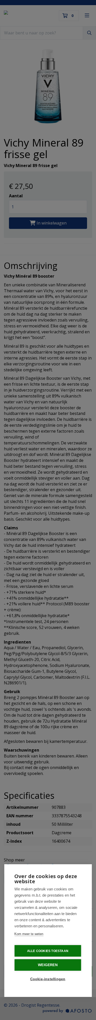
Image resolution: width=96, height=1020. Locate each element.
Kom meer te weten (28, 934)
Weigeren (48, 965)
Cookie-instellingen (48, 979)
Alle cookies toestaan (47, 951)
